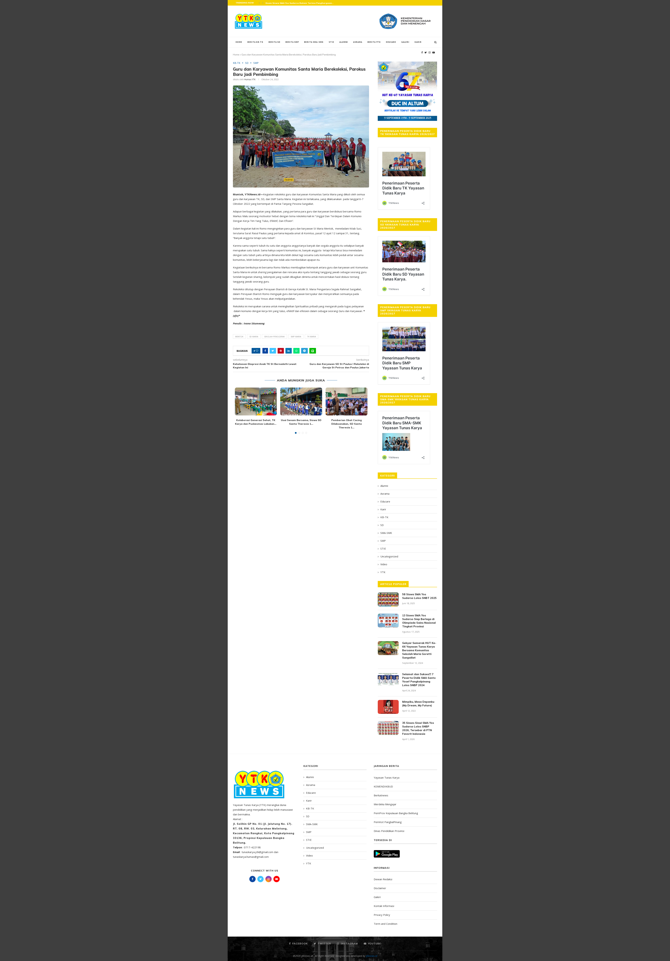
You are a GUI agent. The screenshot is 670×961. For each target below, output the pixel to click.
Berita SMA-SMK (313, 42)
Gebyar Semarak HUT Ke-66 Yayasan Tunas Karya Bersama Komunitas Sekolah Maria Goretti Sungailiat (419, 650)
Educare (391, 42)
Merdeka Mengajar (385, 804)
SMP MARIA (296, 336)
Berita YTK (374, 42)
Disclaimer (380, 888)
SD (246, 63)
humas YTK (249, 79)
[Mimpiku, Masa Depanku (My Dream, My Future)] (388, 707)
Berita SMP (292, 42)
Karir (418, 42)
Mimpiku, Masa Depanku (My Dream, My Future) (418, 703)
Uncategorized (389, 556)
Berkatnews (381, 795)
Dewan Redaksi (383, 879)
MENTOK (239, 336)
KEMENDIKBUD (383, 786)
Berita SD (274, 42)
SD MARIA (253, 336)
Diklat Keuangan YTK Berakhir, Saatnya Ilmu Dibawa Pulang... (300, 3)
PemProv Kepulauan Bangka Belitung (396, 813)
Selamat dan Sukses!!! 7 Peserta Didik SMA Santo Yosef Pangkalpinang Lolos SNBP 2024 (419, 680)
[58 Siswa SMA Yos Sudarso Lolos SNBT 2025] (388, 599)
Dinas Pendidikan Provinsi (389, 831)
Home (239, 42)
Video (383, 564)
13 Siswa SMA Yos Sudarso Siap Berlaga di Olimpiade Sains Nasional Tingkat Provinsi (419, 621)
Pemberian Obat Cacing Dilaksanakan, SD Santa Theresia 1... (346, 424)
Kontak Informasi (384, 906)
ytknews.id (371, 956)
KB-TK (236, 63)
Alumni (343, 42)
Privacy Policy (382, 915)
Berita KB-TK (255, 42)
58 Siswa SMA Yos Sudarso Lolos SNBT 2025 (419, 596)
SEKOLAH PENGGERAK (274, 336)
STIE (331, 42)
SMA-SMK (386, 533)
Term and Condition (385, 923)
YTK (382, 572)
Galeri (405, 42)
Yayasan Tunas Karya (386, 777)
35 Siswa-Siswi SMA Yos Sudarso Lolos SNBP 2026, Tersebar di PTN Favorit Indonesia (418, 728)
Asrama (357, 42)
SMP (256, 63)
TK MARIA (311, 336)
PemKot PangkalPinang (388, 822)
